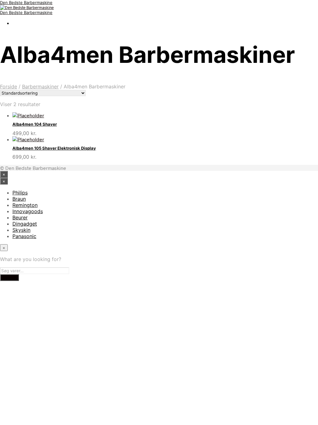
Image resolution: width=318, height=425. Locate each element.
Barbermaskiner (40, 86)
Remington (25, 205)
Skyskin (21, 230)
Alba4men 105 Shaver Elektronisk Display (54, 148)
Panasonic (24, 236)
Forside (8, 86)
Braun (19, 199)
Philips (20, 192)
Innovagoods (27, 211)
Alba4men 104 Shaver (34, 124)
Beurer (20, 217)
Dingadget (24, 224)
